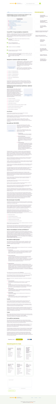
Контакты (40, 397)
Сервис (11, 28)
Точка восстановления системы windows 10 (28, 365)
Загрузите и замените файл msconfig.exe (15, 21)
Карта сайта (36, 397)
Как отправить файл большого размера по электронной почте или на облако (44, 49)
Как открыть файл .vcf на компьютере (19, 349)
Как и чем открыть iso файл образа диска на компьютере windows (28, 95)
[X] (31, 339)
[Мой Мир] (30, 339)
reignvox (13, 3)
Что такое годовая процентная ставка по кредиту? (43, 26)
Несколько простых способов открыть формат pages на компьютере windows (11, 68)
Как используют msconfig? (12, 24)
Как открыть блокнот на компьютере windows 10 (11, 130)
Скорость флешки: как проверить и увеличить (43, 55)
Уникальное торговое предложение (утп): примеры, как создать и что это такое (41, 31)
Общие (11, 26)
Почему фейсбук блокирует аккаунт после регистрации (44, 16)
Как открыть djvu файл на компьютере (10, 365)
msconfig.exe (12, 22)
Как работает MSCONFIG (12, 23)
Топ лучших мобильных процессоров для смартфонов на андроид (44, 21)
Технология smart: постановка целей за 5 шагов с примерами (43, 60)
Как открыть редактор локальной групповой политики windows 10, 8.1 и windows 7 (28, 350)
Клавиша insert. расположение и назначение (42, 40)
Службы (11, 27)
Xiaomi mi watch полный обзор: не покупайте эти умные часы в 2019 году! (41, 36)
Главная (32, 397)
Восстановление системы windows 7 (10, 349)
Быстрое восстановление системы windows (19, 365)
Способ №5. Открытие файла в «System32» (15, 20)
